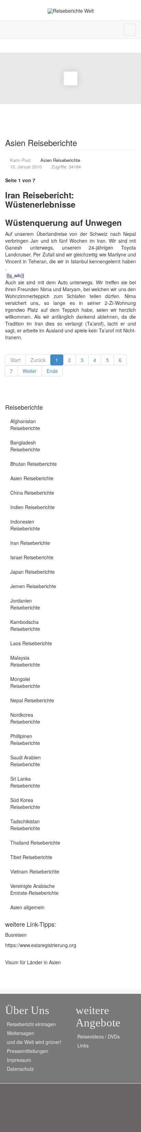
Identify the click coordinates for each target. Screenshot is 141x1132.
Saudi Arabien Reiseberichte (25, 761)
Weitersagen (20, 1033)
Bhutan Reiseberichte (33, 463)
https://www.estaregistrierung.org (40, 945)
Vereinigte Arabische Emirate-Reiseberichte (34, 889)
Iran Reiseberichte (30, 542)
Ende (52, 370)
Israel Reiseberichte (31, 557)
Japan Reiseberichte (32, 571)
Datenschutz (20, 1068)
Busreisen (16, 934)
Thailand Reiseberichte (35, 842)
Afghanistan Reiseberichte (25, 424)
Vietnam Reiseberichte (34, 871)
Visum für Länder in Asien (33, 962)
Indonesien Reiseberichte (25, 525)
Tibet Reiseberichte (31, 857)
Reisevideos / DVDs (98, 1036)
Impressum (19, 1059)
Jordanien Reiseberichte (25, 604)
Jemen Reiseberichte (33, 586)
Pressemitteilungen (27, 1050)
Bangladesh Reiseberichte (25, 446)
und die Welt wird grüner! (34, 1041)
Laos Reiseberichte (31, 643)
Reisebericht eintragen (31, 1024)
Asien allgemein (27, 907)
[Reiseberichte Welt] (71, 11)
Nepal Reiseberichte (32, 700)
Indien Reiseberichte (32, 507)
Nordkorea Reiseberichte (25, 718)
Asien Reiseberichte (31, 478)
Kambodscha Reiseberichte (25, 625)
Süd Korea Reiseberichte (25, 803)
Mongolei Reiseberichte (25, 682)
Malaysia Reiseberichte (25, 661)
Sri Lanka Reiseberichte (25, 782)
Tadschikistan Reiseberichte (25, 825)
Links (83, 1045)
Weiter (30, 370)
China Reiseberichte (32, 492)
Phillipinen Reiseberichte (25, 739)
